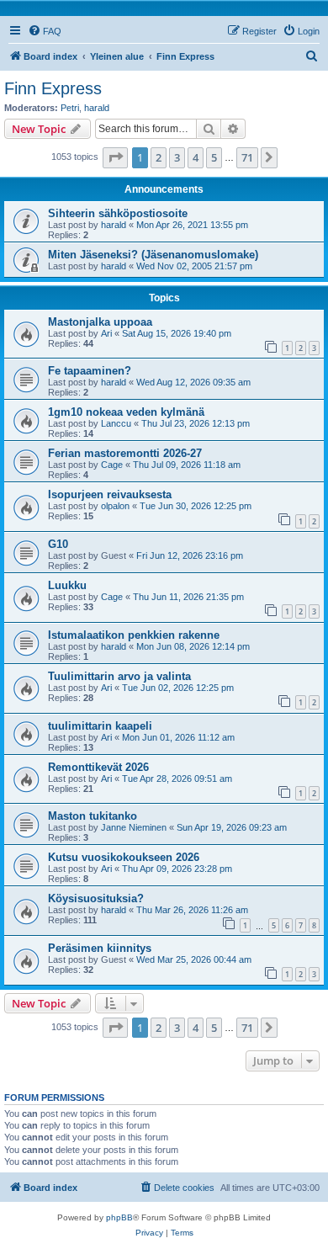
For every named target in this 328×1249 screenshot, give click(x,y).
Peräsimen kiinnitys (99, 948)
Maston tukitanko (92, 816)
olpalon (115, 506)
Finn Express (53, 88)
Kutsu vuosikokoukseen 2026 (123, 857)
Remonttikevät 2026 (98, 767)
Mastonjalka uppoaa (100, 322)
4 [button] (195, 157)
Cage (112, 465)
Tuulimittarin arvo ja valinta (119, 676)
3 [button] (177, 157)
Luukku (67, 585)
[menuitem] (44, 31)
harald (96, 108)
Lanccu (116, 423)
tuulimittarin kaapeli (100, 726)
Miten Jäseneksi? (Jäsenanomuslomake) (153, 254)
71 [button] (247, 157)
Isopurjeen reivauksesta (110, 494)
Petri (70, 108)
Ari (106, 333)
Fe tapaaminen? (89, 370)
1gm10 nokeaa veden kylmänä (126, 412)
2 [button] (158, 157)
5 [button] (214, 157)
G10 (58, 544)
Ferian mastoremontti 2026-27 (125, 453)
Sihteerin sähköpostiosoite (118, 213)
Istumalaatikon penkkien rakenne (134, 635)
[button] (115, 157)
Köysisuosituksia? (96, 898)
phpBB (119, 1217)
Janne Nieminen (134, 827)
